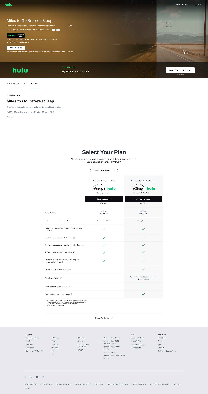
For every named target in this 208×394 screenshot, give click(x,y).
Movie (41, 30)
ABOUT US (162, 335)
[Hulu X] (33, 376)
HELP (133, 335)
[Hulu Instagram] (43, 376)
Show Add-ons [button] (102, 318)
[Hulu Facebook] (27, 376)
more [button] (72, 26)
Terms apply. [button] (84, 300)
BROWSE (29, 335)
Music (15, 30)
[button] (16, 83)
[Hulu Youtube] (39, 376)
